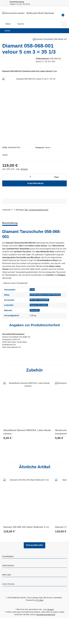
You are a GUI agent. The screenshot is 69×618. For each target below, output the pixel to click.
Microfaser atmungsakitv (39, 300)
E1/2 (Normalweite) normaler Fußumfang (45, 294)
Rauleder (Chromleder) (38, 305)
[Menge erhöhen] (64, 177)
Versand (24, 169)
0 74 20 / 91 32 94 (23, 4)
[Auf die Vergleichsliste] (18, 201)
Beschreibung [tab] (10, 223)
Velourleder (34, 310)
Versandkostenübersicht (45, 614)
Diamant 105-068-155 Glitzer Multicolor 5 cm (26, 527)
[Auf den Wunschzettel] (51, 201)
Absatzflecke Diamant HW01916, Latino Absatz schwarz (27, 432)
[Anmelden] (61, 10)
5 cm (32, 289)
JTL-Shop (39, 600)
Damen (47, 147)
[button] (34, 557)
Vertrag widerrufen (34, 545)
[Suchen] (64, 24)
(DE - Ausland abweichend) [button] (36, 210)
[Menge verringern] (5, 177)
